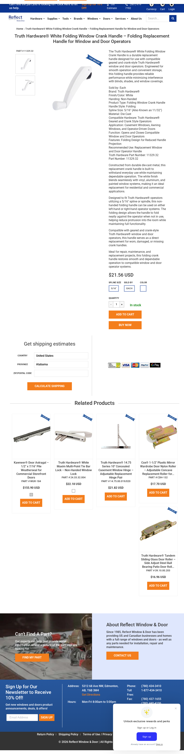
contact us (122, 655)
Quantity (114, 298)
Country (22, 355)
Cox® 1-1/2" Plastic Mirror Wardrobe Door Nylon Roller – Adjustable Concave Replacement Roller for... (158, 468)
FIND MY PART (32, 657)
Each (129, 288)
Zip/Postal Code (22, 373)
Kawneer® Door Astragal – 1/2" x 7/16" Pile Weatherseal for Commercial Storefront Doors (31, 470)
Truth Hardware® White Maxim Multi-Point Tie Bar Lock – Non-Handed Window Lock (73, 468)
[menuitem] (37, 18)
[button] (125, 315)
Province (22, 364)
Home (19, 28)
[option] (70, 88)
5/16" (113, 288)
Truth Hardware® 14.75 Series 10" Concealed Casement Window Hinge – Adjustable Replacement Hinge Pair (115, 470)
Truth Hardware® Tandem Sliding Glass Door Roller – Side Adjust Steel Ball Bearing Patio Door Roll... (158, 561)
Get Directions (91, 694)
